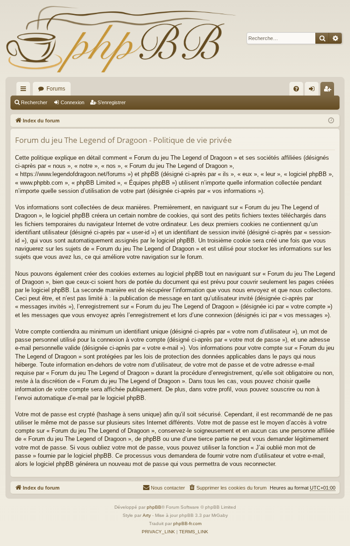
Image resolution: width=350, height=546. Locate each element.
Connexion (72, 102)
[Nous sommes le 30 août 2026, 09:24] (331, 121)
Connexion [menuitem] (314, 91)
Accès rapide (25, 91)
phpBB (154, 507)
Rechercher (34, 102)
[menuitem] (296, 89)
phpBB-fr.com (187, 523)
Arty (147, 515)
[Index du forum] (120, 38)
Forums (55, 89)
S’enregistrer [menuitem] (329, 91)
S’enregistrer (112, 102)
